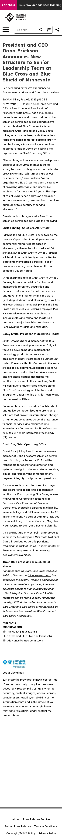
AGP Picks (8, 5)
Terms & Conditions (45, 826)
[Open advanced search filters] (48, 29)
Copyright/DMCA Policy (20, 833)
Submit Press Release (18, 826)
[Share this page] (57, 30)
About (16, 819)
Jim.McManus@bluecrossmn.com (23, 640)
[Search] (41, 29)
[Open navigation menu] (6, 30)
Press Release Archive (36, 819)
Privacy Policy (47, 833)
